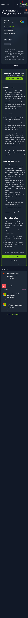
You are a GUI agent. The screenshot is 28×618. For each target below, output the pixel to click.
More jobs (10, 65)
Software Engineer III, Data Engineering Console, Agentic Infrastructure (14, 275)
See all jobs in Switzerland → (14, 314)
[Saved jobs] (18, 4)
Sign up (23, 5)
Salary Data (19, 65)
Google (22, 75)
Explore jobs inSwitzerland (14, 78)
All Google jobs (14, 260)
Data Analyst (10, 285)
